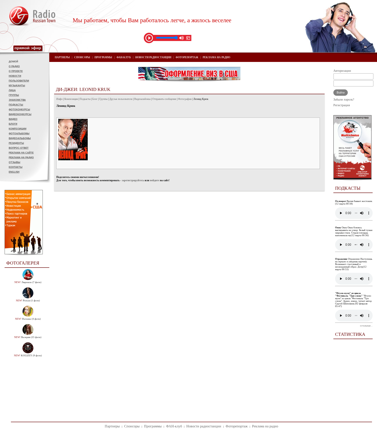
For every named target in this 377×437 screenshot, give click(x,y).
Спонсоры (82, 57)
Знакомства (17, 100)
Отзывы (14, 162)
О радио (14, 66)
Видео (13, 119)
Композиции (17, 128)
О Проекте (16, 71)
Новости (15, 76)
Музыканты (17, 85)
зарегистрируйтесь (133, 180)
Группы (14, 95)
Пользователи (19, 80)
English (14, 172)
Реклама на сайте (21, 152)
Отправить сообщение (164, 99)
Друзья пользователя (120, 99)
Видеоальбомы (20, 138)
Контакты (15, 167)
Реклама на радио (21, 157)
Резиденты (16, 143)
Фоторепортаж (187, 57)
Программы (103, 57)
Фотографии (185, 99)
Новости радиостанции (153, 57)
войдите (154, 180)
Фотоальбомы (19, 133)
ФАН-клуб (124, 57)
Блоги (13, 124)
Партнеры (62, 57)
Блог (95, 99)
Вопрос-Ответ (19, 148)
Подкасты (16, 104)
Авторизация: (342, 70)
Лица (12, 90)
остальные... (366, 325)
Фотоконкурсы (19, 109)
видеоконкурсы (20, 114)
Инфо (59, 99)
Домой (13, 61)
